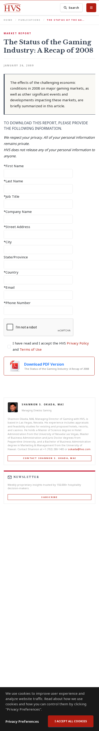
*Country (11, 272)
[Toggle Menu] (91, 7)
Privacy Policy (78, 343)
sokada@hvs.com (79, 449)
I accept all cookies (71, 721)
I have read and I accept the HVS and (51, 346)
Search (74, 8)
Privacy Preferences (22, 721)
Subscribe (49, 497)
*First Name (14, 166)
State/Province (16, 257)
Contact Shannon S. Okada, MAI (49, 458)
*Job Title (11, 196)
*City (8, 242)
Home (8, 19)
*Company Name (18, 211)
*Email (9, 287)
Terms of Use (31, 349)
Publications (29, 19)
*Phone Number (17, 302)
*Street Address (17, 226)
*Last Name (13, 181)
